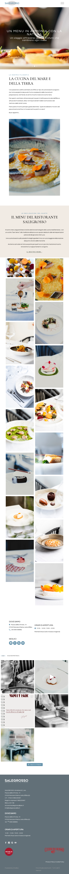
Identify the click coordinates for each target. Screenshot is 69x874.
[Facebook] (11, 643)
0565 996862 (12, 822)
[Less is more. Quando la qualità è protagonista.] (51, 710)
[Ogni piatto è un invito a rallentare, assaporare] (17, 745)
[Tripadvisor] (23, 643)
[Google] (19, 643)
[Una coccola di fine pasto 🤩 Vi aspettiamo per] (51, 676)
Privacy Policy (50, 862)
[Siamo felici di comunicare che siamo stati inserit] (17, 710)
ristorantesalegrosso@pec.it (14, 805)
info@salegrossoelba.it (12, 808)
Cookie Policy (59, 862)
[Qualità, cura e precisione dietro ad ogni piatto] (17, 676)
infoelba (16, 868)
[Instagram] (15, 643)
